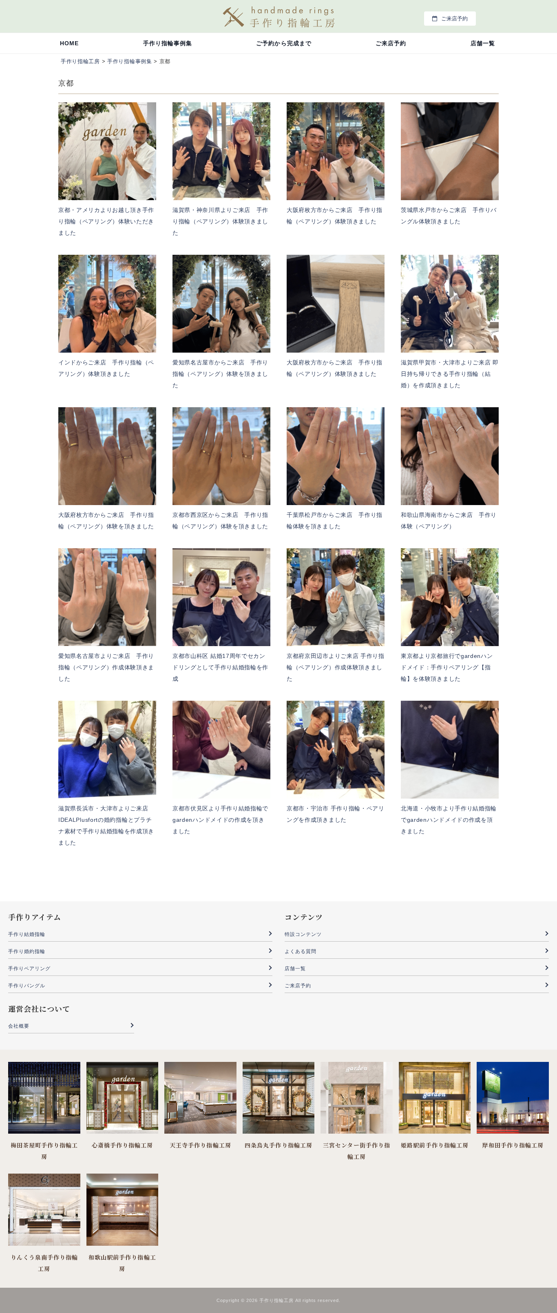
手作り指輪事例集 (167, 43)
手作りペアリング (29, 968)
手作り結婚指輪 (26, 934)
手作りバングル (26, 986)
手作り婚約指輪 (26, 951)
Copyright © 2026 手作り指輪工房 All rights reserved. (278, 1300)
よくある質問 (300, 951)
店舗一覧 (483, 43)
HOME (69, 43)
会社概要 (18, 1026)
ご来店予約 (454, 18)
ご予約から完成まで (283, 43)
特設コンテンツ (303, 934)
